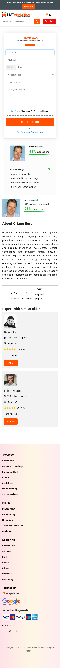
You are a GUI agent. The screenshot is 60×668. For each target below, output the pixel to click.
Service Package (10, 494)
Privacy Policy (8, 509)
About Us (6, 551)
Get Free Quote (30, 122)
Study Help (7, 483)
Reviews (6, 562)
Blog (4, 557)
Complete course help (12, 466)
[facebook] (4, 631)
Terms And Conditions (12, 526)
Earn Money (7, 579)
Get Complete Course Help (30, 132)
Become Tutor (8, 546)
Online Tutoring (9, 489)
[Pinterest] (10, 631)
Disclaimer (7, 531)
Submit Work (8, 461)
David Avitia (12, 332)
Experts (5, 477)
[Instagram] (16, 631)
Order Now (28, 6)
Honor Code (7, 520)
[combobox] (11, 67)
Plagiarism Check (10, 472)
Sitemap (6, 568)
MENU (53, 15)
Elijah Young (12, 391)
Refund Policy (8, 514)
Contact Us (7, 574)
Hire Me (11, 363)
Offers (51, 21)
